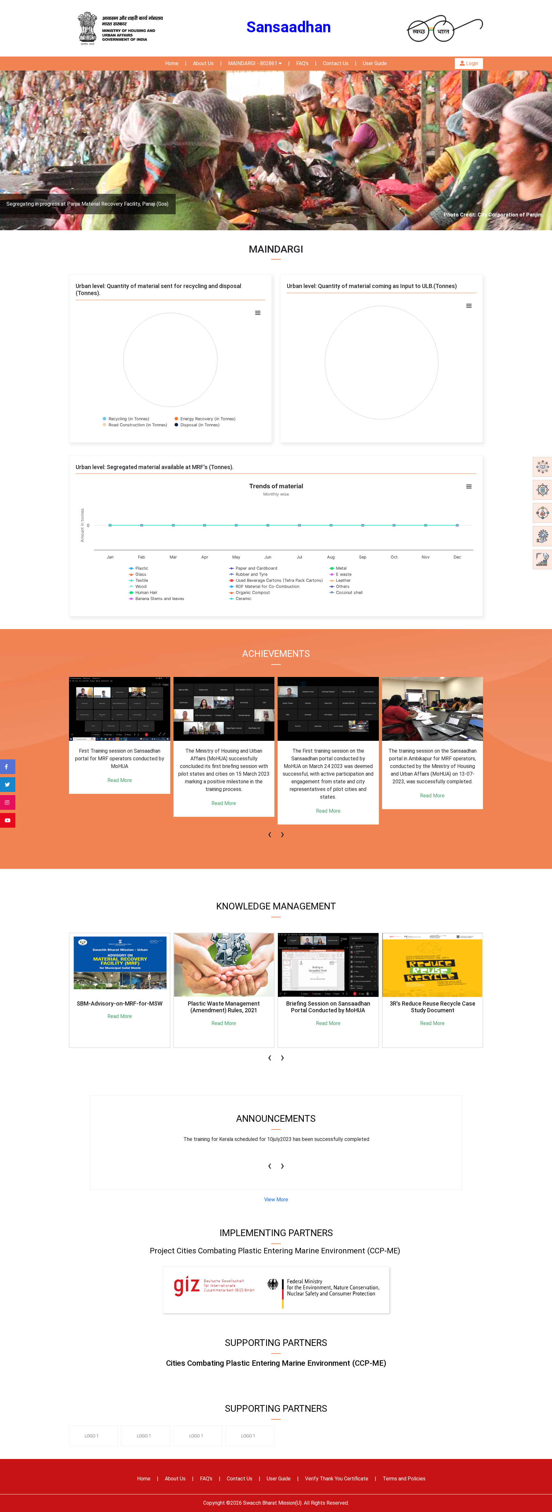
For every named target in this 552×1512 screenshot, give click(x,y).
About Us (203, 63)
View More (276, 1200)
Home (172, 63)
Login (471, 63)
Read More (119, 803)
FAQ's (302, 63)
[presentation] (269, 830)
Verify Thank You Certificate (336, 1479)
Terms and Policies (404, 1479)
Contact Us (336, 63)
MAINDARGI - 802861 (253, 63)
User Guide (375, 63)
